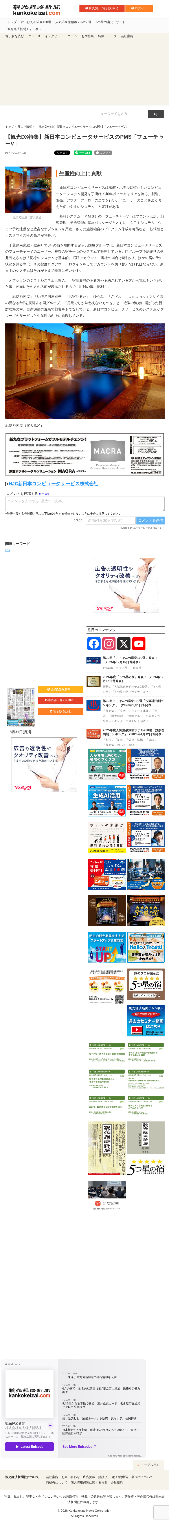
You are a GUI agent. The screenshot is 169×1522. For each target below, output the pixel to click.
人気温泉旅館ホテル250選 (73, 22)
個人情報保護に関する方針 (89, 1482)
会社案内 (127, 36)
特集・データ (107, 36)
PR (7, 550)
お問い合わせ (70, 1477)
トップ (12, 22)
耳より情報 (25, 126)
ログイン (141, 8)
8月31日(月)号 (21, 732)
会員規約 (117, 1482)
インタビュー (54, 36)
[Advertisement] (84, 72)
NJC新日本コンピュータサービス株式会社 (53, 483)
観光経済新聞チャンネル (24, 29)
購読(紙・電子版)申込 (104, 8)
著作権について (142, 1477)
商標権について (57, 1482)
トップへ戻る (149, 1465)
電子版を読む (14, 36)
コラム (72, 36)
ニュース (34, 36)
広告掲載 (89, 1477)
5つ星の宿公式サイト (110, 22)
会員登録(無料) (61, 689)
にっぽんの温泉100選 (36, 22)
